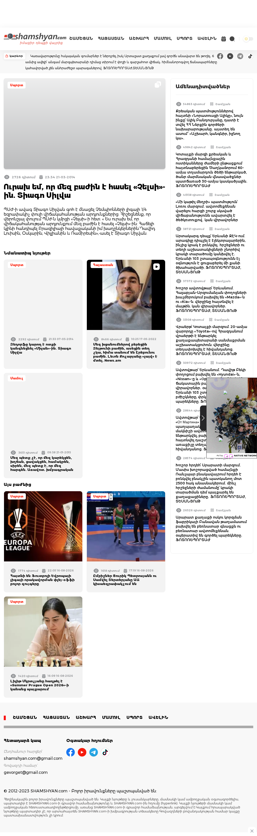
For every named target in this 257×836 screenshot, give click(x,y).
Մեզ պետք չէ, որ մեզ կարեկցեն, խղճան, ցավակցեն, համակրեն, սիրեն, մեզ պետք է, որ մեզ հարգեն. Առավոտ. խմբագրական (41, 464)
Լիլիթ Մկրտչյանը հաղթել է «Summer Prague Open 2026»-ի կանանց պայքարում (39, 685)
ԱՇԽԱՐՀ (139, 38)
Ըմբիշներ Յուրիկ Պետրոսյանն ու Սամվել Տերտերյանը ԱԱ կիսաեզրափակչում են (125, 580)
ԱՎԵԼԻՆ (207, 38)
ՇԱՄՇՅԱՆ (81, 38)
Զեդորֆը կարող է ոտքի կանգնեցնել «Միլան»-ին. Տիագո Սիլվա (40, 348)
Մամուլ (16, 378)
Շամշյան (222, 104)
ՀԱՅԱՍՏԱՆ (111, 38)
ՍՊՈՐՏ (184, 38)
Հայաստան (103, 265)
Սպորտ (16, 85)
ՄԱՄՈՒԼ (163, 38)
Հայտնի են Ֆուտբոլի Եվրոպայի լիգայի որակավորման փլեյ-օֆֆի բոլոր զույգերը (42, 580)
